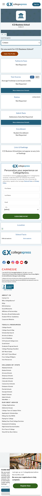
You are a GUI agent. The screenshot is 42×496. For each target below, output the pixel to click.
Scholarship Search (8, 333)
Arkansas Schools (7, 375)
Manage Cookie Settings (19, 276)
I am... (6, 207)
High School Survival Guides (10, 426)
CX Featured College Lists (10, 341)
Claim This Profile (9, 54)
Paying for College (7, 418)
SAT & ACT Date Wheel (9, 354)
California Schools (7, 378)
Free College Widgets (9, 357)
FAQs (3, 303)
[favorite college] (2, 34)
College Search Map (8, 330)
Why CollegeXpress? (8, 300)
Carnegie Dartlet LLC (16, 272)
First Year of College (8, 429)
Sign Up (36, 4)
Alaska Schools (6, 370)
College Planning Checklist (10, 349)
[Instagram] (13, 263)
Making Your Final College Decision (13, 421)
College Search (6, 327)
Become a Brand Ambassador (11, 314)
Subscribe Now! (21, 216)
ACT (37, 77)
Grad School (5, 343)
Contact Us (5, 298)
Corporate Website (8, 319)
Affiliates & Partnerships (9, 311)
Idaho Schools (6, 397)
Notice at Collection (23, 274)
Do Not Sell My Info (7, 276)
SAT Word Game (7, 351)
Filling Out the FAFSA (8, 416)
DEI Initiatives (6, 306)
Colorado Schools (7, 381)
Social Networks (7, 308)
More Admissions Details (21, 90)
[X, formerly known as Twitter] (8, 263)
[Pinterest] (17, 263)
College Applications (8, 405)
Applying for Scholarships (10, 413)
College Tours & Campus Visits (11, 410)
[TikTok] (26, 263)
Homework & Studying (9, 424)
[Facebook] (4, 263)
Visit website (27, 238)
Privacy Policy (13, 274)
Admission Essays (7, 408)
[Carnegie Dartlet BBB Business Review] (8, 290)
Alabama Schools (7, 367)
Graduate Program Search (10, 346)
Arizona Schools (7, 373)
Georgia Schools (7, 392)
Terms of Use (28, 181)
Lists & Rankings (7, 338)
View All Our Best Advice (9, 432)
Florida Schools (6, 389)
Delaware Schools (7, 386)
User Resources (7, 359)
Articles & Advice (7, 335)
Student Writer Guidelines (10, 316)
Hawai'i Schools (7, 394)
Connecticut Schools (8, 384)
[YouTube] (22, 263)
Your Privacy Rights (34, 274)
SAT (32, 77)
